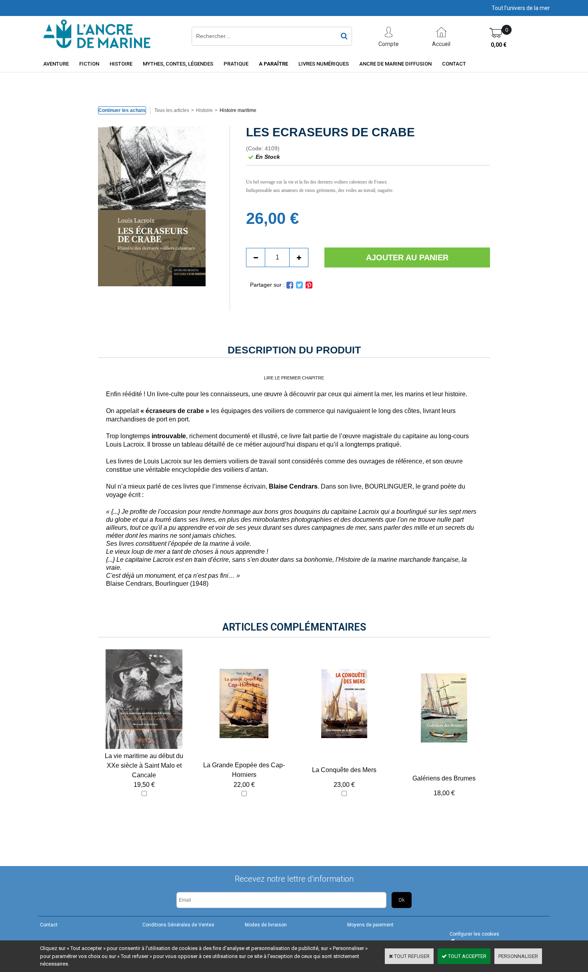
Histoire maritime (238, 110)
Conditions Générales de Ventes (178, 925)
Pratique (236, 64)
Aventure (56, 64)
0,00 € (498, 45)
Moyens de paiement (370, 925)
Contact (454, 64)
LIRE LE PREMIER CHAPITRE (294, 377)
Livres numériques (323, 64)
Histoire (121, 64)
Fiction (89, 64)
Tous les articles (171, 110)
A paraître (273, 64)
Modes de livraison (266, 925)
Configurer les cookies (474, 934)
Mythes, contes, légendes (178, 64)
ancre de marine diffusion (395, 64)
